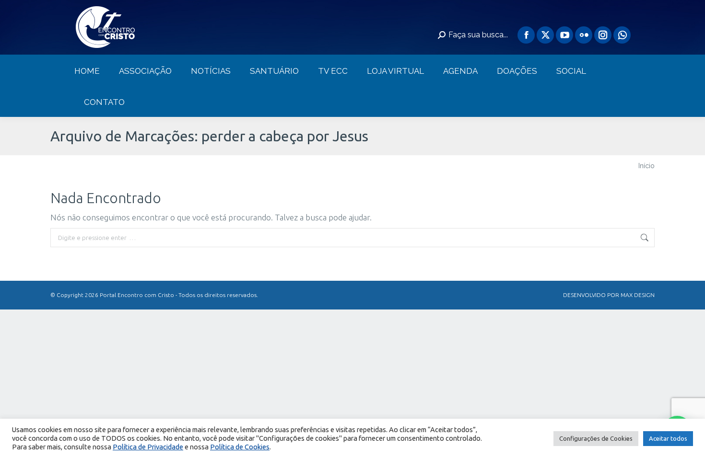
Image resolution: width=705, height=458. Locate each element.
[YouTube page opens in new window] (564, 35)
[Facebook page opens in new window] (526, 35)
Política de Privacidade (148, 447)
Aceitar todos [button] (668, 438)
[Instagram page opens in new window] (602, 35)
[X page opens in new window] (545, 35)
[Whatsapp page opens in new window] (622, 35)
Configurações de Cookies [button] (596, 438)
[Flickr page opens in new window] (583, 35)
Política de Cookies (240, 447)
